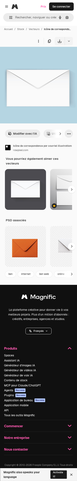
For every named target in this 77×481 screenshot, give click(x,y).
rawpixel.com (20, 150)
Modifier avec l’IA (25, 133)
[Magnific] (38, 298)
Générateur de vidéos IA (20, 370)
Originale (27, 55)
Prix (43, 6)
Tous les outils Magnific (19, 415)
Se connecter (61, 6)
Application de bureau (24, 400)
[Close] (71, 474)
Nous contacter (16, 449)
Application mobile (16, 405)
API (6, 410)
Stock (20, 29)
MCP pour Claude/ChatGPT (22, 385)
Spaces (9, 355)
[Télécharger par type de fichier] (69, 41)
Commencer (13, 426)
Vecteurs (34, 29)
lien (10, 274)
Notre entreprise (16, 437)
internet (26, 274)
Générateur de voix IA (18, 375)
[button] (38, 331)
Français (38, 331)
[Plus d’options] (38, 41)
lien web (44, 274)
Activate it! (58, 474)
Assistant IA (12, 360)
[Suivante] (60, 134)
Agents (14, 390)
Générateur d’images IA (19, 365)
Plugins (14, 395)
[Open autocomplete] (9, 17)
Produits (10, 348)
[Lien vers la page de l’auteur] (7, 148)
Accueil (8, 29)
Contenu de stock (16, 380)
